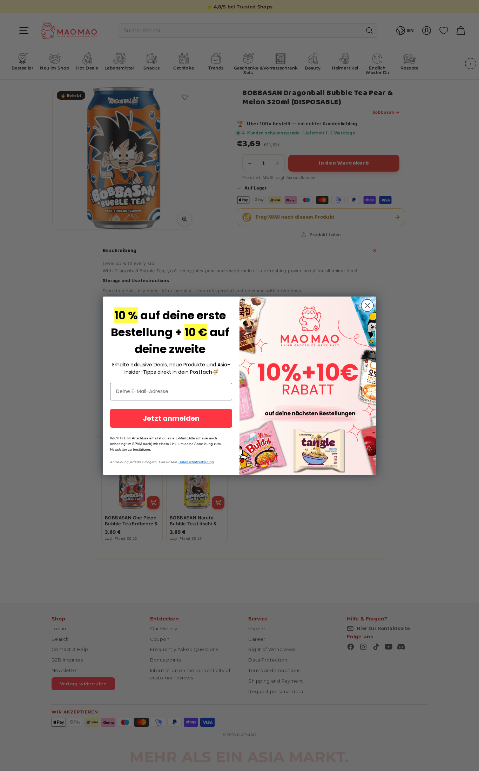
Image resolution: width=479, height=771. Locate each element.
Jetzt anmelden (171, 418)
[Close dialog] (367, 305)
